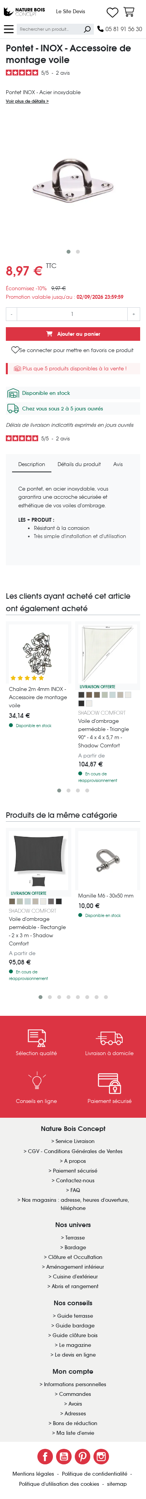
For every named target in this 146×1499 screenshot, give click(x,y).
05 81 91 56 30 (123, 29)
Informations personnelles (75, 1384)
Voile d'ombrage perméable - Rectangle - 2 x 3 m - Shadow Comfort (37, 931)
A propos (75, 1161)
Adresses (75, 1413)
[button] (68, 252)
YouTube (64, 1456)
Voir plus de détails (26, 101)
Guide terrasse (75, 1316)
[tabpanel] (73, 522)
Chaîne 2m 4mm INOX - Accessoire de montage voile (38, 697)
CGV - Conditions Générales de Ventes (75, 1151)
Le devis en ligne (75, 1355)
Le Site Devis (70, 11)
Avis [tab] (118, 464)
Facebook (45, 1456)
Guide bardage (75, 1325)
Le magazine (75, 1345)
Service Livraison (75, 1141)
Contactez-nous (75, 1180)
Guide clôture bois (75, 1335)
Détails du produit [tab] (79, 464)
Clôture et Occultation (75, 1257)
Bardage (75, 1247)
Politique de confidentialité (95, 1474)
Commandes (75, 1394)
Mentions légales (34, 1474)
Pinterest (82, 1456)
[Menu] (9, 28)
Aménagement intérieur (75, 1267)
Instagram (101, 1456)
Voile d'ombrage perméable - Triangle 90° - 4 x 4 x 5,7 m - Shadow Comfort (103, 733)
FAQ (75, 1190)
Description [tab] (31, 464)
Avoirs (75, 1404)
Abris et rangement (75, 1286)
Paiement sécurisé (75, 1171)
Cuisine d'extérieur (75, 1276)
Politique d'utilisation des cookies (60, 1484)
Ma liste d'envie (75, 1433)
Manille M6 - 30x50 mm (106, 895)
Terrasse (75, 1237)
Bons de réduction (75, 1423)
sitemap (117, 1484)
